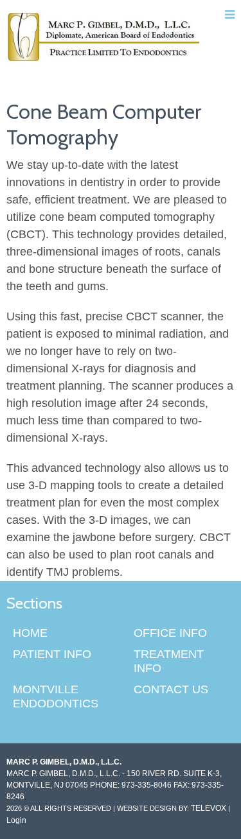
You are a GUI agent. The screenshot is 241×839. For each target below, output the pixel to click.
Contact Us (171, 689)
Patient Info (52, 654)
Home (30, 633)
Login (16, 820)
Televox (208, 808)
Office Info (170, 633)
